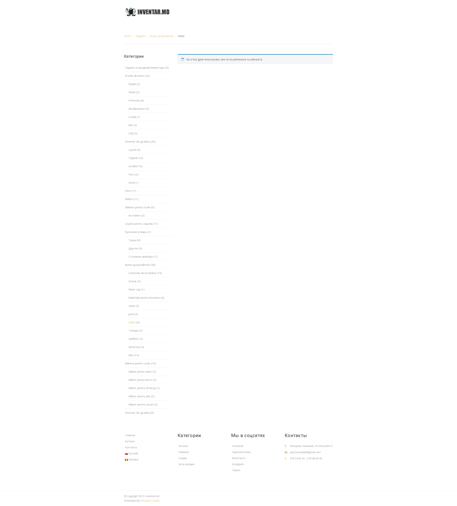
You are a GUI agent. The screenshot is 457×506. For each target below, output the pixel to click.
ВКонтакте (238, 458)
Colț (131, 133)
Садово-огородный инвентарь (145, 67)
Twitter (236, 470)
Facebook (237, 446)
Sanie (132, 306)
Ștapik (132, 84)
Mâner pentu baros (140, 380)
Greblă (133, 166)
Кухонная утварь (136, 232)
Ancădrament (137, 108)
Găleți (132, 322)
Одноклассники (241, 452)
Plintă (132, 92)
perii (131, 314)
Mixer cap (134, 289)
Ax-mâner (134, 215)
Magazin (140, 36)
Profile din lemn (134, 76)
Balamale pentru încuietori (144, 297)
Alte (131, 355)
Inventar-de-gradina (137, 141)
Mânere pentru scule (137, 363)
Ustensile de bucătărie (142, 273)
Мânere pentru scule (137, 207)
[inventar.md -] (147, 11)
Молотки (134, 347)
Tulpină (133, 158)
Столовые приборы (141, 256)
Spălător (134, 338)
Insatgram (238, 464)
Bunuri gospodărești (161, 36)
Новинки (184, 452)
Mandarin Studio (150, 500)
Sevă (131, 182)
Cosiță (132, 117)
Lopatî (132, 149)
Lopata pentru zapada (138, 223)
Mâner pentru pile (139, 396)
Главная (130, 435)
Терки (132, 240)
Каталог (130, 441)
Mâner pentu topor (140, 371)
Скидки (183, 458)
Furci (131, 174)
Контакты (131, 447)
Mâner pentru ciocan (141, 404)
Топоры (134, 330)
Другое (133, 248)
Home (127, 36)
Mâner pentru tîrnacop (142, 388)
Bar (131, 125)
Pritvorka (134, 100)
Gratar (133, 281)
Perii (127, 191)
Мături (129, 199)
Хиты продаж (187, 464)
